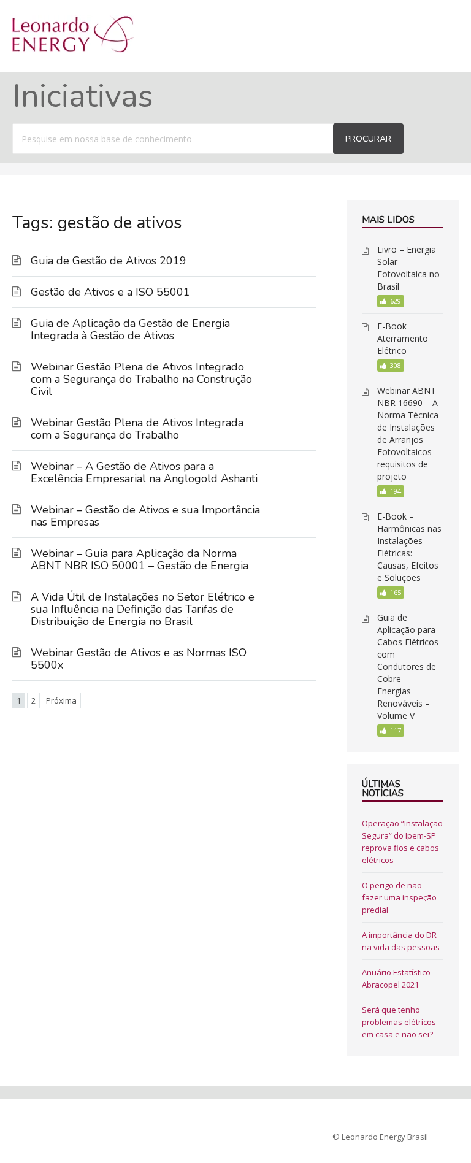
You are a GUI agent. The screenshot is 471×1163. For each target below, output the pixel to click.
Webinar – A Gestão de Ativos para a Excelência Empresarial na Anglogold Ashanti (144, 472)
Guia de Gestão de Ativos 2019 (108, 260)
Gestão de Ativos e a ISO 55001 (110, 292)
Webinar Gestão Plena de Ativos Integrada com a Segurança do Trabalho (137, 428)
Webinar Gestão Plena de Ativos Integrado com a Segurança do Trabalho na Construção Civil (141, 379)
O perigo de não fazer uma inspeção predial (399, 897)
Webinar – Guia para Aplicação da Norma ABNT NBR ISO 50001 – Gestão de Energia (139, 559)
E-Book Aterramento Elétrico (402, 338)
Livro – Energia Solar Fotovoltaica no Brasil (408, 268)
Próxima (61, 700)
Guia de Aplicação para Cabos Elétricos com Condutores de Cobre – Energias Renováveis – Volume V (407, 666)
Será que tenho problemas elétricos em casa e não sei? (399, 1022)
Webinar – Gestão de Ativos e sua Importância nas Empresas (145, 515)
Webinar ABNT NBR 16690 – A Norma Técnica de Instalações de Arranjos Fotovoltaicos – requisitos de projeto (408, 433)
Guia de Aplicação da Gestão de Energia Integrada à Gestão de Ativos (130, 329)
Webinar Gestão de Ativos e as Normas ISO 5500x (139, 658)
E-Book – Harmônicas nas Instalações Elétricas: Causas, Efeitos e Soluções (409, 546)
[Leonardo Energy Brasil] (73, 49)
